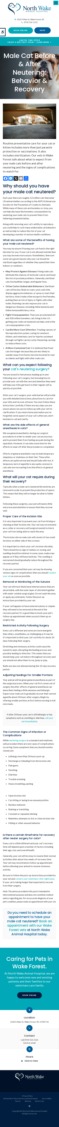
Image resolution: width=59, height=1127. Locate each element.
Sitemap (28, 1101)
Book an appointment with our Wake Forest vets (29, 925)
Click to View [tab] (31, 1060)
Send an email (29, 1043)
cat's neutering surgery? (30, 369)
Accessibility (47, 1098)
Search (17, 1101)
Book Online (20, 30)
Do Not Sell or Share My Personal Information (20, 1098)
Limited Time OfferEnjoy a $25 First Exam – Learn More (28, 41)
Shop (42, 30)
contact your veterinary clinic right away (35, 878)
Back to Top (39, 1101)
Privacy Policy (27, 1096)
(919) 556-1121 (31, 22)
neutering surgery (17, 740)
